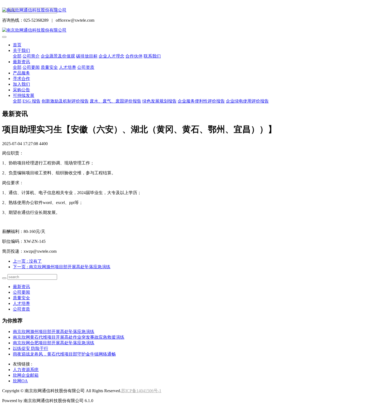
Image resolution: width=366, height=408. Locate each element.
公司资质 (85, 67)
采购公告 (21, 90)
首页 (17, 45)
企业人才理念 (111, 56)
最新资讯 (21, 61)
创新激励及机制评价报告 (65, 101)
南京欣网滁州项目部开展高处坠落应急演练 (53, 331)
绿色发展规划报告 (159, 101)
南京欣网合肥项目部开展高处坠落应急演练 (53, 343)
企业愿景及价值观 (58, 56)
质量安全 (49, 67)
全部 (17, 56)
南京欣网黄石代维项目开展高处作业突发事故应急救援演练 (68, 337)
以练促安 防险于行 (30, 348)
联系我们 (152, 56)
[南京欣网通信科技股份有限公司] (183, 10)
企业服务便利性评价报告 (201, 101)
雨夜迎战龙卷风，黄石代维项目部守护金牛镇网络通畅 (64, 354)
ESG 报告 (31, 101)
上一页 (27, 261)
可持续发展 (23, 95)
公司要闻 (31, 67)
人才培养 (67, 67)
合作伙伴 (134, 56)
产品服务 (21, 73)
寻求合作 (21, 78)
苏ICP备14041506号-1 (141, 390)
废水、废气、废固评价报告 (115, 101)
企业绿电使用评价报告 (247, 101)
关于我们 (21, 50)
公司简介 (31, 56)
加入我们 (21, 84)
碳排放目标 (87, 56)
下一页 (61, 267)
